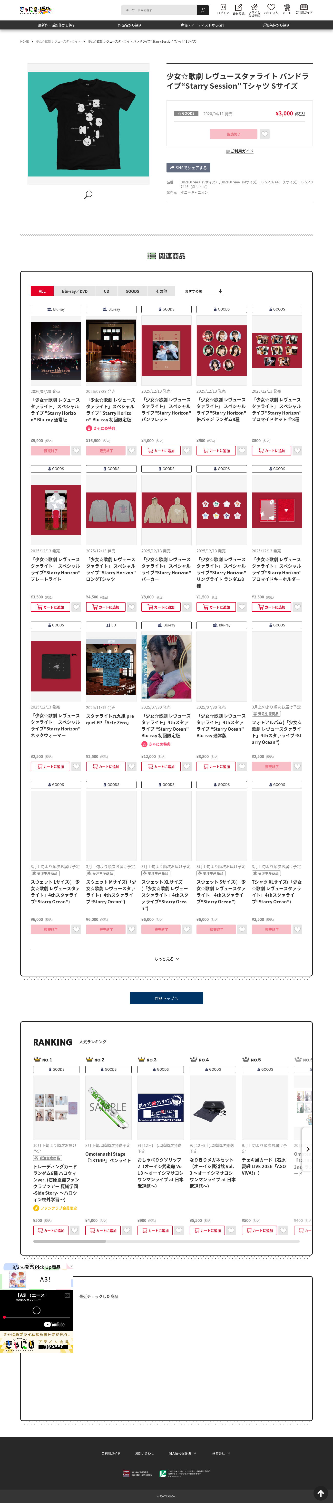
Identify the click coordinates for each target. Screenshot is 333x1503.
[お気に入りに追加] (265, 134)
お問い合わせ (144, 1453)
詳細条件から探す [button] (276, 26)
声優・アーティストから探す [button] (203, 26)
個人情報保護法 (180, 1453)
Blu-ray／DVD (75, 291)
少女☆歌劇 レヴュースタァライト (58, 41)
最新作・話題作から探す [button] (56, 26)
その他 (161, 291)
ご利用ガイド (110, 1453)
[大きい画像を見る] (88, 195)
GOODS (132, 291)
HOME (24, 41)
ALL (42, 291)
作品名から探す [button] (130, 26)
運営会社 (218, 1453)
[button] (188, 167)
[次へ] (307, 1149)
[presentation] (69, 1241)
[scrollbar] (166, 1241)
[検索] (203, 10)
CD (106, 291)
